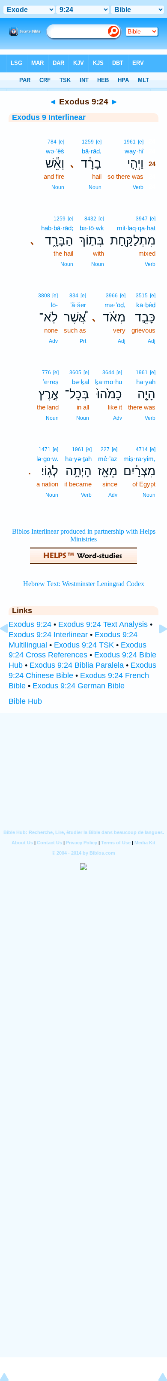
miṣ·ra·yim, (139, 458)
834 (73, 296)
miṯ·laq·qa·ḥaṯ (136, 228)
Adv (53, 341)
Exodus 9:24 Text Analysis (103, 624)
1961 (130, 142)
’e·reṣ (51, 381)
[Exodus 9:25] (156, 648)
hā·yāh (145, 381)
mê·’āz (107, 458)
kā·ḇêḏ (145, 305)
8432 (90, 219)
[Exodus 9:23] (10, 648)
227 (105, 449)
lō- (54, 305)
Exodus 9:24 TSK (84, 645)
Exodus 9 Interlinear (49, 117)
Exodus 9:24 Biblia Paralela (77, 665)
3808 (44, 296)
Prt (83, 341)
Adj (151, 341)
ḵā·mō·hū (108, 381)
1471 (45, 449)
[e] (140, 142)
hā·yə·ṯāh (78, 458)
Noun (95, 187)
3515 (142, 296)
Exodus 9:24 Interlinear (48, 634)
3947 (142, 219)
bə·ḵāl (80, 381)
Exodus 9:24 (30, 624)
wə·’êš (55, 151)
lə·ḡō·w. (47, 458)
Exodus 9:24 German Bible (79, 685)
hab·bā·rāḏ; (57, 228)
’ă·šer (78, 305)
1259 (88, 142)
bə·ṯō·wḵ (92, 228)
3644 (108, 373)
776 (46, 373)
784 (52, 142)
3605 (75, 373)
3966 (112, 296)
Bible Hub (25, 701)
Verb (138, 187)
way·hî (134, 151)
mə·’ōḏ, (114, 305)
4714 (142, 449)
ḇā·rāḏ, (91, 151)
